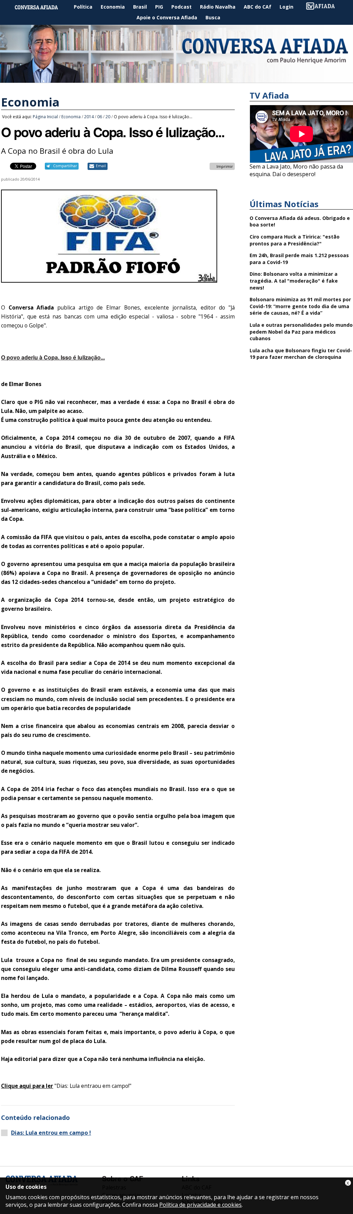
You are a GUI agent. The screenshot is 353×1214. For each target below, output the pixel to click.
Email (101, 165)
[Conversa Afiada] (176, 79)
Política (83, 6)
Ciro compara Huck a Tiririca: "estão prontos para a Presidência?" (295, 240)
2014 (89, 117)
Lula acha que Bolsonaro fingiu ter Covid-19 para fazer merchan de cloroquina (301, 354)
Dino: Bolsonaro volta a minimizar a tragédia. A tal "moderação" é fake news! (294, 281)
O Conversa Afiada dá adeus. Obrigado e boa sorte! (300, 221)
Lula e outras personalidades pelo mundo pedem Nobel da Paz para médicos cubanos (301, 332)
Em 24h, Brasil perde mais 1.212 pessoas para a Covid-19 (299, 258)
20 (107, 117)
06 (99, 117)
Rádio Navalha (217, 6)
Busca (212, 17)
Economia (113, 6)
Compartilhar (65, 165)
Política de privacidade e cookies (200, 1204)
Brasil (140, 6)
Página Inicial (41, 7)
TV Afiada (324, 7)
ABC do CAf (257, 6)
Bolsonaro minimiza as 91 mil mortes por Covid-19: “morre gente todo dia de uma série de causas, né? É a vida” (300, 306)
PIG (159, 6)
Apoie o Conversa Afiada (167, 17)
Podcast (181, 6)
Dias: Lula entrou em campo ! (51, 1133)
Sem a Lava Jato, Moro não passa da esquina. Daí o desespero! (296, 170)
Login (286, 6)
